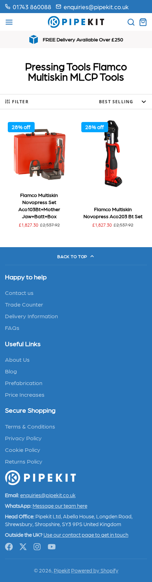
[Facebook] (9, 547)
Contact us (19, 292)
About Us (17, 359)
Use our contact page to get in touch (85, 534)
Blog (11, 370)
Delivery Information (31, 315)
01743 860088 (32, 6)
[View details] (40, 477)
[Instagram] (38, 547)
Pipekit (62, 570)
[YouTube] (52, 547)
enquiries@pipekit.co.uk (96, 6)
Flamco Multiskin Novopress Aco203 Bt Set (112, 175)
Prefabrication (23, 382)
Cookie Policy (22, 449)
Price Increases (25, 394)
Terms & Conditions (30, 426)
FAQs (12, 327)
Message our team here (60, 505)
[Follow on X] (23, 547)
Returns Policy (23, 461)
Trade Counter (24, 304)
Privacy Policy (23, 437)
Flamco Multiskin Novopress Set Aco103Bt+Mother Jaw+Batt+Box (39, 175)
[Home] (76, 22)
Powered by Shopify (94, 570)
